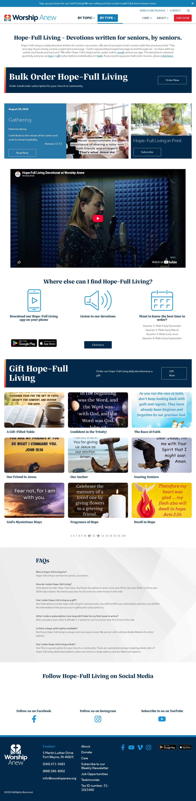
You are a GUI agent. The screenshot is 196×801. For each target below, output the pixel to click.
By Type (106, 18)
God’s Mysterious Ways (24, 522)
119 (123, 535)
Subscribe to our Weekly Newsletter (95, 766)
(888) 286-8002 (54, 771)
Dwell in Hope (144, 522)
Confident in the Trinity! (88, 431)
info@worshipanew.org (59, 778)
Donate (86, 752)
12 (102, 535)
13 (106, 535)
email (121, 52)
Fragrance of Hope (84, 522)
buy (50, 56)
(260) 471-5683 (54, 764)
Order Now (172, 80)
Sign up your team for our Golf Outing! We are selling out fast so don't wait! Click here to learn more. (98, 3)
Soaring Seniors (146, 477)
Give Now (182, 18)
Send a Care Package (152, 10)
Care (145, 18)
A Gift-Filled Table (21, 431)
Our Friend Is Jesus (21, 477)
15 (114, 535)
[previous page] (89, 535)
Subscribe (147, 152)
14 (110, 535)
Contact (175, 10)
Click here (98, 345)
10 (85, 535)
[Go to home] (36, 18)
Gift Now (172, 373)
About (161, 18)
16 (118, 535)
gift (58, 56)
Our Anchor (79, 477)
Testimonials (90, 780)
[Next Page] (98, 535)
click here (167, 56)
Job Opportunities (94, 774)
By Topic (85, 18)
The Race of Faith (147, 431)
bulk (99, 56)
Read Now (22, 152)
